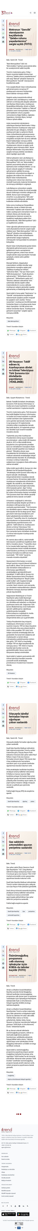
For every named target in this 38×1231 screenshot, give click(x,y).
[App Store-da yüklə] (8, 1214)
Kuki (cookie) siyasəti (7, 1196)
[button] (3, 21)
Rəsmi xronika (5, 1159)
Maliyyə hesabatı (6, 1180)
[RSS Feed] (27, 1206)
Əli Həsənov (11, 673)
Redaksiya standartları (7, 1175)
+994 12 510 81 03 (6, 1145)
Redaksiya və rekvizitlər (8, 1169)
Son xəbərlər (4, 1156)
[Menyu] (35, 13)
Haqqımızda (4, 1166)
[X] (11, 1206)
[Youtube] (15, 1206)
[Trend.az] (6, 12)
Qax (24, 911)
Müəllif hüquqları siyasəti (8, 1193)
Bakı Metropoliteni (13, 321)
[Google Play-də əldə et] (23, 1214)
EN (15, 1227)
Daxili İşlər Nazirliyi (13, 801)
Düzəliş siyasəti (5, 1178)
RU (22, 1227)
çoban (32, 801)
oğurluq (25, 801)
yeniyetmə (31, 911)
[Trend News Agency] (6, 1130)
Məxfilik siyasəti (5, 1190)
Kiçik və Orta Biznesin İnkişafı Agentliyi (19, 1079)
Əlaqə (3, 1172)
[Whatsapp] (3, 1206)
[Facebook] (7, 1206)
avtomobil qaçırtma (13, 915)
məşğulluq (11, 1075)
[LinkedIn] (23, 1206)
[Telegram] (19, 1206)
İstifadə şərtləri (5, 1188)
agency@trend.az (6, 1147)
